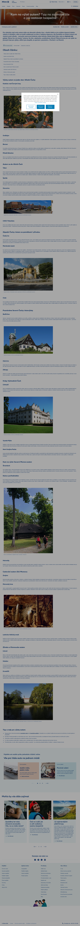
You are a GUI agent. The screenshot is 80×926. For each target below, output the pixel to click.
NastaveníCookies (31, 107)
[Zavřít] (58, 94)
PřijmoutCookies (50, 107)
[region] (40, 102)
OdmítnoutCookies (41, 107)
